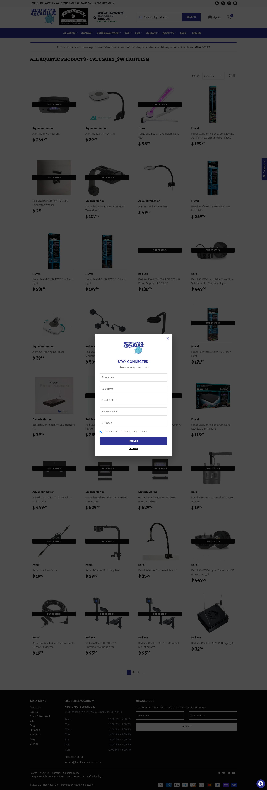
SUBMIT (133, 441)
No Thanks (133, 448)
